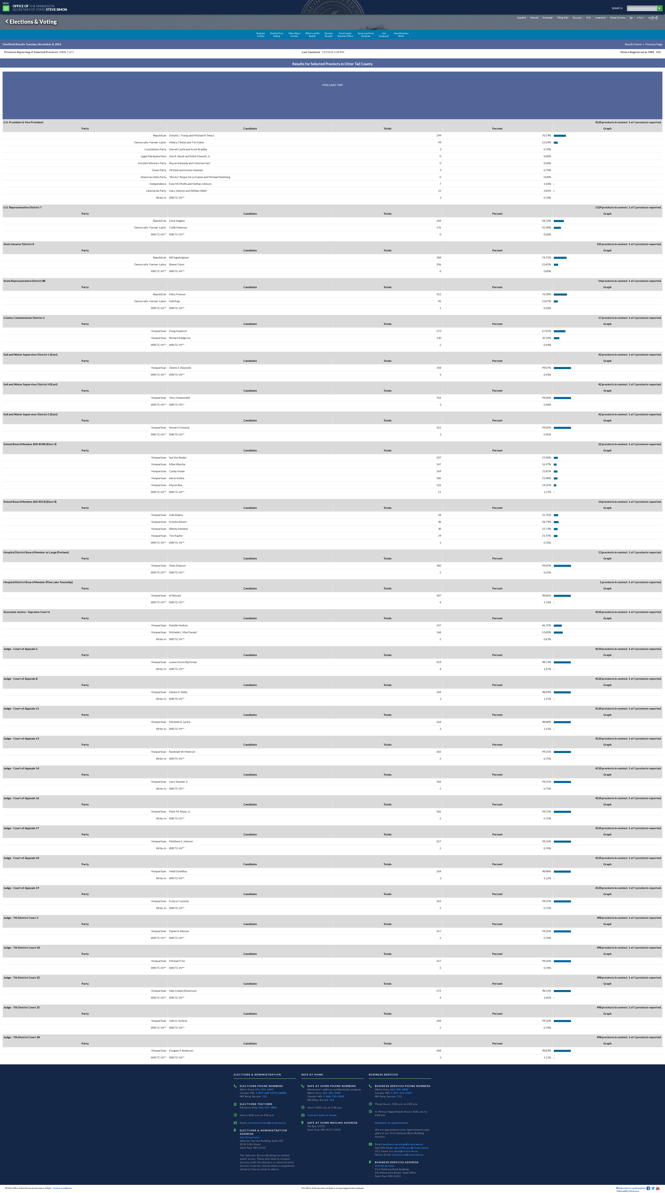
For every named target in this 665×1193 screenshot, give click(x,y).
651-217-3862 (268, 1107)
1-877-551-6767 (401, 1092)
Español (521, 17)
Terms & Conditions (62, 1188)
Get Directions (250, 1137)
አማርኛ (640, 17)
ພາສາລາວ (600, 17)
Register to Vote (260, 34)
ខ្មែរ (631, 17)
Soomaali (547, 17)
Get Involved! (384, 34)
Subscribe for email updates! (632, 1188)
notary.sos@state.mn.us (407, 1154)
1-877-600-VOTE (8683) (271, 1092)
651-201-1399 (332, 1092)
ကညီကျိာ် (653, 17)
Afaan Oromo (617, 17)
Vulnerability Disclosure (627, 1191)
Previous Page (653, 44)
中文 (588, 17)
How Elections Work (401, 34)
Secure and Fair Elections (366, 34)
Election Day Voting (276, 34)
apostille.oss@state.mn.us (411, 1147)
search (617, 8)
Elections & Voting (33, 21)
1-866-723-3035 (333, 1096)
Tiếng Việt (562, 17)
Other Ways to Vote (294, 34)
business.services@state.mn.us (402, 1144)
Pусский (577, 17)
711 (264, 1096)
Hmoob (534, 17)
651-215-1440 (264, 1089)
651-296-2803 (399, 1089)
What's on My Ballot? (312, 34)
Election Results (329, 34)
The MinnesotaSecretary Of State (40, 7)
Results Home (633, 44)
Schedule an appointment (391, 1122)
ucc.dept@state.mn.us (403, 1151)
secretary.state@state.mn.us (266, 1122)
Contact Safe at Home (322, 1115)
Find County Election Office (345, 34)
